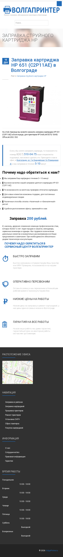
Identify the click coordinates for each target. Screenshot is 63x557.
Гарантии (9, 461)
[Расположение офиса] (17, 372)
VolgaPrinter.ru (52, 550)
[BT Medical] (31, 9)
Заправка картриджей (14, 406)
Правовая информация (15, 457)
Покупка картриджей (14, 428)
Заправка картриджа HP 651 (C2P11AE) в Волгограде (35, 65)
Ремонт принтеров (13, 415)
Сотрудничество (12, 452)
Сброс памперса (12, 424)
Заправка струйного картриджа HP (31, 76)
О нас (7, 448)
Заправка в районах (14, 402)
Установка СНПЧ (12, 419)
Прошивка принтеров (14, 411)
